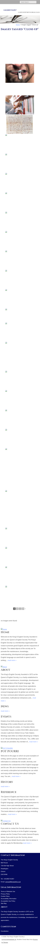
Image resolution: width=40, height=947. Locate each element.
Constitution (8, 926)
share (2, 850)
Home (5, 632)
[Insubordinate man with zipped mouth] (19, 73)
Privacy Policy (5, 894)
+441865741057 (10, 10)
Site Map (4, 903)
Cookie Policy (5, 896)
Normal (28, 945)
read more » (12, 660)
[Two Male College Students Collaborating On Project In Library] (19, 399)
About (5, 670)
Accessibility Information (8, 898)
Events (6, 717)
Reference (8, 792)
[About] (20, 666)
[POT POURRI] (20, 748)
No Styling (37, 945)
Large (31, 945)
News (5, 706)
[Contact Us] (20, 821)
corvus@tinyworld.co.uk (29, 12)
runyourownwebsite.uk (9, 939)
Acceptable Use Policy (8, 901)
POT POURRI (10, 751)
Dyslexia (34, 945)
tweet (4, 850)
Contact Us (10, 824)
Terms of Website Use (8, 891)
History (7, 782)
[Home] (20, 629)
